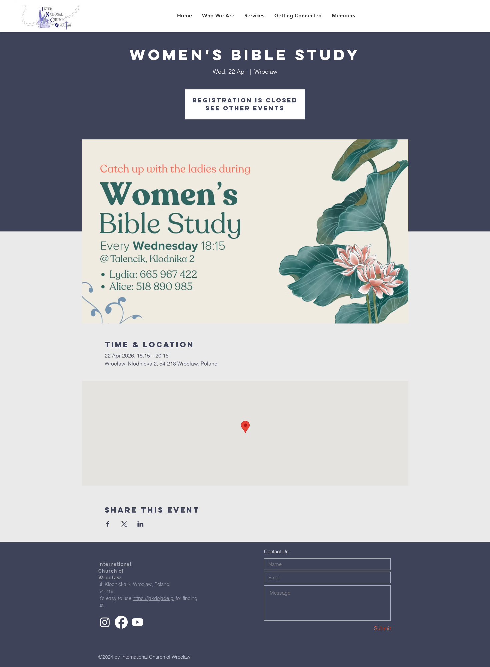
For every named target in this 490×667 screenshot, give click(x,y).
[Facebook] (121, 622)
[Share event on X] (124, 524)
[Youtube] (137, 622)
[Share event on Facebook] (108, 524)
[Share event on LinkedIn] (140, 524)
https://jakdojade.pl (153, 598)
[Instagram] (104, 622)
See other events (245, 108)
